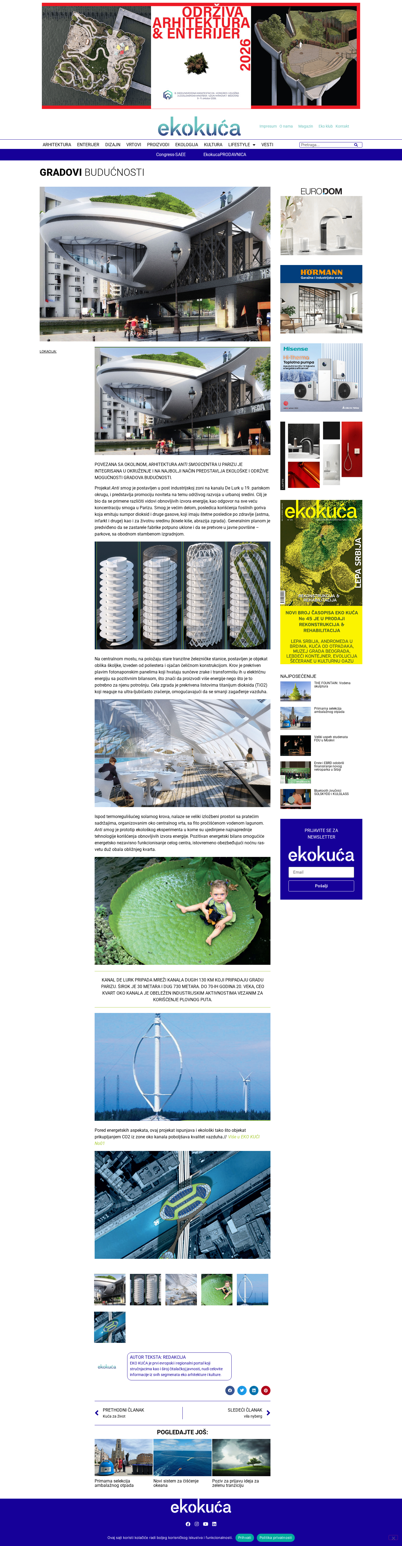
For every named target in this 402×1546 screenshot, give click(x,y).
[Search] (356, 144)
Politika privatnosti (276, 1537)
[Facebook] (188, 1524)
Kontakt (342, 126)
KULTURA (213, 144)
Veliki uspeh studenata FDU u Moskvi (331, 738)
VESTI (267, 144)
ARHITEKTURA (57, 144)
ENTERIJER (88, 144)
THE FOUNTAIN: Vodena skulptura (332, 684)
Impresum (268, 126)
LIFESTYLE (239, 144)
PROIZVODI (158, 144)
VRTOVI (133, 144)
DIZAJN (112, 144)
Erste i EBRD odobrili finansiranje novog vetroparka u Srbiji (329, 766)
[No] (393, 1537)
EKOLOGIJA (186, 144)
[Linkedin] (214, 1524)
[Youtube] (205, 1524)
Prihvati (244, 1537)
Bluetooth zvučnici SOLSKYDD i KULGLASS (331, 792)
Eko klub (326, 126)
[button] (230, 1390)
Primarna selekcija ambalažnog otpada (329, 710)
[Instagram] (196, 1524)
